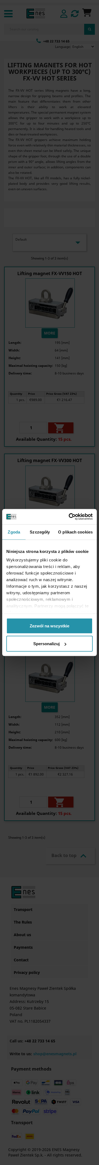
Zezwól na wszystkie (49, 625)
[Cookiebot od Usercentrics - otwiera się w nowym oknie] (70, 516)
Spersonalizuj (46, 643)
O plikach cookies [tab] (75, 531)
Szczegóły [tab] (40, 531)
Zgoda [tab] (14, 531)
